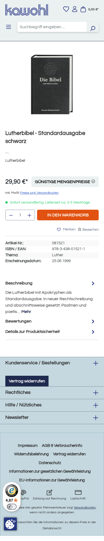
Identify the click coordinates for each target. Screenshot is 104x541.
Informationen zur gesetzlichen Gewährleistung (50, 471)
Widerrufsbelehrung (31, 454)
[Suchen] (92, 27)
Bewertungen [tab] (18, 321)
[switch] (12, 507)
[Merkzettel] (66, 9)
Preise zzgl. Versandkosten (39, 193)
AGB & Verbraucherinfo (62, 446)
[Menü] (8, 27)
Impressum (28, 446)
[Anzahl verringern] (11, 215)
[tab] (50, 297)
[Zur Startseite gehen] (26, 9)
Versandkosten (85, 507)
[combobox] (52, 27)
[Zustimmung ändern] (10, 524)
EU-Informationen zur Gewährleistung (52, 480)
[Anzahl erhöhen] (29, 215)
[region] (52, 90)
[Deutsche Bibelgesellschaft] (8, 152)
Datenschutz (50, 463)
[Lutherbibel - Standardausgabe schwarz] (52, 84)
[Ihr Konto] (74, 9)
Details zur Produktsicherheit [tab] (32, 331)
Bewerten (90, 230)
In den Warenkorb (68, 215)
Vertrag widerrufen (27, 381)
